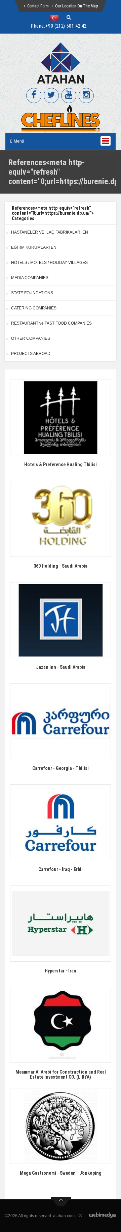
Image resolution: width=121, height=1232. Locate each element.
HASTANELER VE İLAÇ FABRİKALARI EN (49, 232)
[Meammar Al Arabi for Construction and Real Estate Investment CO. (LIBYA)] (60, 1025)
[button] (56, 18)
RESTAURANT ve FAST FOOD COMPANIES (51, 323)
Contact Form (38, 6)
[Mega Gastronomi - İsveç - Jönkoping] (60, 1126)
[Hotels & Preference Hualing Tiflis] (60, 417)
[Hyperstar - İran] (60, 923)
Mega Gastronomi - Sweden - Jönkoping (61, 1173)
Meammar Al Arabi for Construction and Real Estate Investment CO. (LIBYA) (60, 1074)
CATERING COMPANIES (33, 308)
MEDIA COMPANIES (29, 277)
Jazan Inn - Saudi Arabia (60, 667)
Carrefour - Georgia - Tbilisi (60, 768)
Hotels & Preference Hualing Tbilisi (60, 464)
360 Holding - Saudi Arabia (60, 566)
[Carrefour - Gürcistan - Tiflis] (60, 721)
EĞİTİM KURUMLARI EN (33, 247)
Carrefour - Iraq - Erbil (60, 869)
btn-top (61, 1202)
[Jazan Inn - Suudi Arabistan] (60, 620)
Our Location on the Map (76, 6)
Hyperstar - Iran (60, 970)
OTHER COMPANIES (30, 338)
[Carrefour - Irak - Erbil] (60, 822)
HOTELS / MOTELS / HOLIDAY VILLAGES (49, 262)
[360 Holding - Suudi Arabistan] (60, 518)
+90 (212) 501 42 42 (66, 26)
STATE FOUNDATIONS (32, 293)
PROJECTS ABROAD (30, 353)
